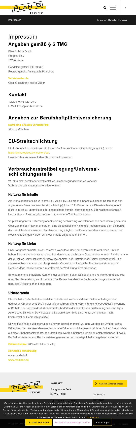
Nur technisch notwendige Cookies (72, 422)
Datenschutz (99, 394)
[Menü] (111, 7)
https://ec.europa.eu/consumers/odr (28, 152)
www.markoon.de (18, 360)
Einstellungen (102, 422)
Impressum (14, 20)
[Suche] (103, 7)
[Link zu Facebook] (125, 7)
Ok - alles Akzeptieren (39, 422)
